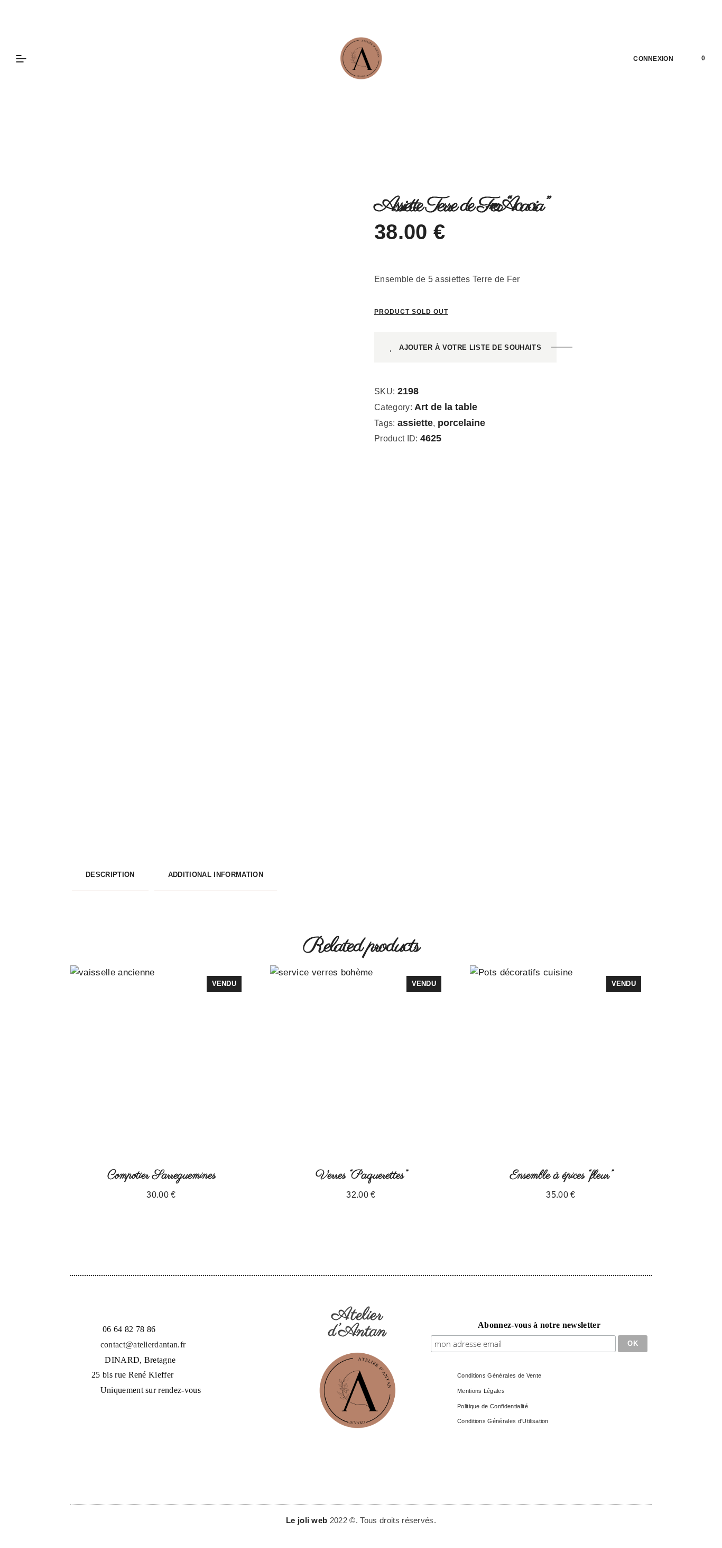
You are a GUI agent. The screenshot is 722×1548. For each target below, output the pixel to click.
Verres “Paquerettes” (361, 1175)
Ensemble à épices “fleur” (561, 1175)
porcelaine (461, 423)
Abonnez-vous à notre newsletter (539, 1324)
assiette (415, 423)
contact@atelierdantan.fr (143, 1344)
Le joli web (308, 1520)
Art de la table (445, 407)
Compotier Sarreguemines (161, 1175)
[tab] (110, 875)
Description (110, 875)
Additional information (215, 875)
